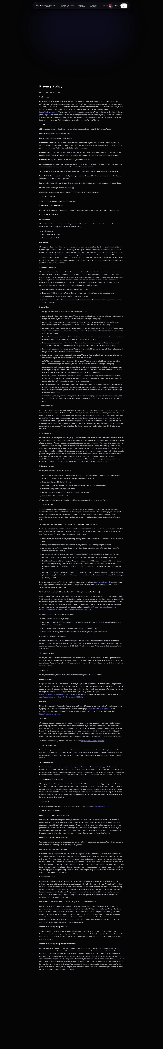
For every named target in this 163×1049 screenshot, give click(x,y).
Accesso (116, 6)
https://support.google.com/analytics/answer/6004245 (62, 697)
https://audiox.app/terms (48, 112)
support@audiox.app (100, 582)
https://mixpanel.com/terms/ (49, 714)
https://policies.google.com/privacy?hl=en (54, 694)
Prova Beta (124, 5)
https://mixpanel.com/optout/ (98, 709)
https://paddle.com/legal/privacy (92, 741)
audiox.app (70, 188)
